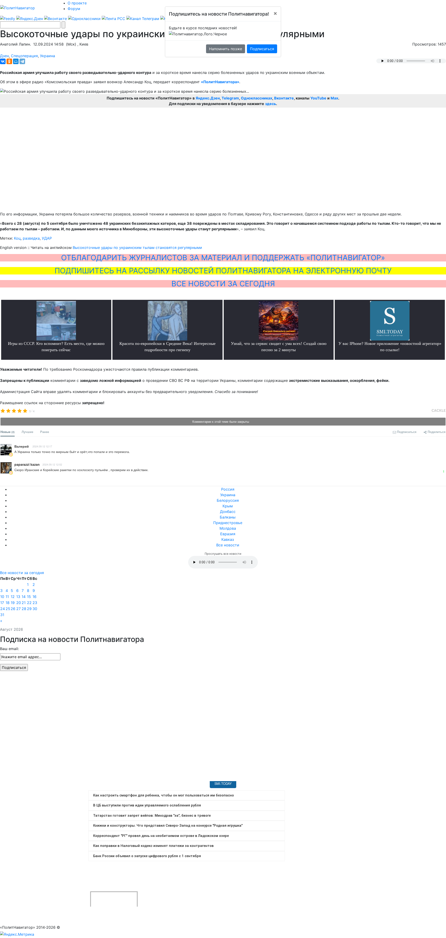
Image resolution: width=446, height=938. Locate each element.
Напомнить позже (225, 48)
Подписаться (262, 48)
